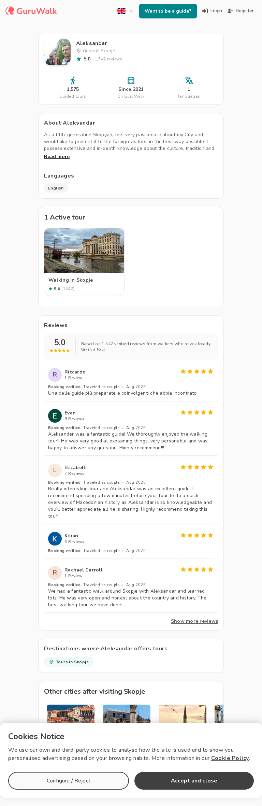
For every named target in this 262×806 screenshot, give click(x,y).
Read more (57, 156)
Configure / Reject (68, 780)
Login (216, 11)
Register (245, 11)
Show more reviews (194, 621)
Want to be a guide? (168, 11)
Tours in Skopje (72, 662)
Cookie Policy (230, 758)
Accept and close (194, 780)
